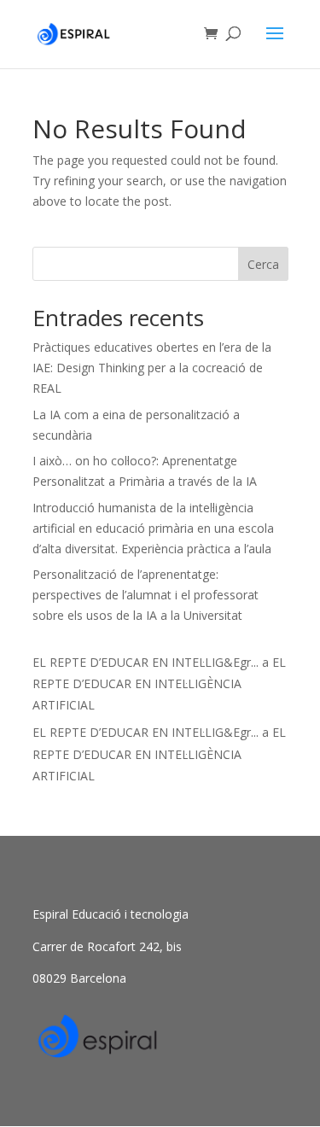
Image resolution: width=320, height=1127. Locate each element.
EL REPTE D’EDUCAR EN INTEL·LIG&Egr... (145, 662)
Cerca (263, 264)
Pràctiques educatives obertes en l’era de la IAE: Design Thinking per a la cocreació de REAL (151, 367)
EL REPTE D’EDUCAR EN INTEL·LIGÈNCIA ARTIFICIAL (159, 683)
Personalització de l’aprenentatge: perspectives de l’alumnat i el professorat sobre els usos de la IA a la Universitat (145, 594)
